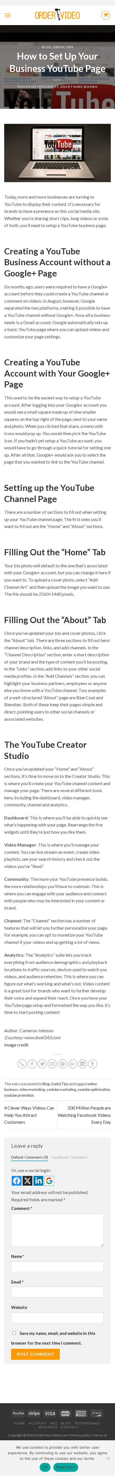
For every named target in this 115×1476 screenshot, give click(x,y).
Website (19, 1307)
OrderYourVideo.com (51, 1435)
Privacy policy (81, 1435)
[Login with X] (27, 1181)
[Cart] (105, 15)
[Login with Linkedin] (38, 1181)
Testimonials (87, 1423)
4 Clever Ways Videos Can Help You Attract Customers (29, 1115)
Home (19, 1423)
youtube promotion (19, 1095)
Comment (21, 1208)
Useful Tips (63, 47)
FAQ (54, 1423)
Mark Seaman (85, 86)
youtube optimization (93, 1089)
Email (17, 1282)
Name (17, 1256)
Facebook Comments (69, 1157)
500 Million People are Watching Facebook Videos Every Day (84, 1115)
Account (37, 1423)
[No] (108, 1459)
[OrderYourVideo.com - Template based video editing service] (57, 15)
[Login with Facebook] (16, 1181)
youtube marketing (61, 1089)
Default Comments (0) (29, 1157)
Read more (65, 1467)
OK (45, 1467)
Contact (69, 1427)
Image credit (16, 1044)
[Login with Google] (49, 1181)
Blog (46, 47)
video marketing (32, 1089)
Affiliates (48, 1427)
